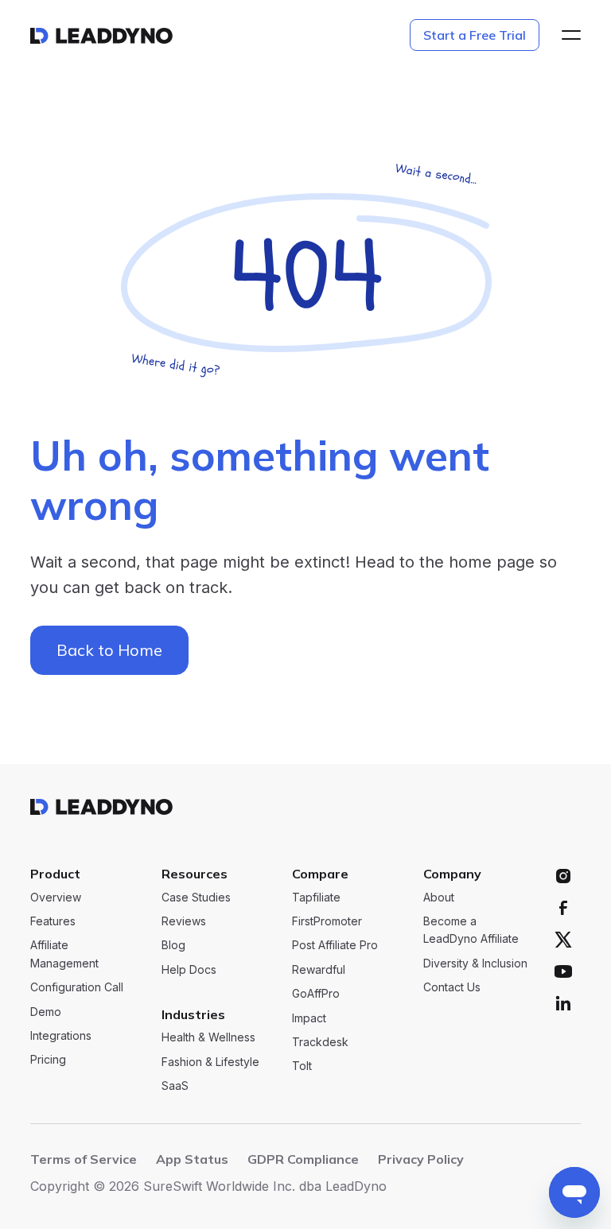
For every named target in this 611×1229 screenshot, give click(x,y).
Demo (45, 1011)
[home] (101, 35)
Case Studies (196, 897)
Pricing (48, 1059)
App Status (192, 1159)
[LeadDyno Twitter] (563, 939)
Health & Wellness (208, 1037)
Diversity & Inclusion (475, 963)
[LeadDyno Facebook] (563, 907)
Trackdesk (320, 1042)
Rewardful (318, 969)
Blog (173, 945)
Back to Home (109, 650)
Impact (309, 1018)
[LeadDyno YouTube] (563, 971)
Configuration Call (76, 987)
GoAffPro (316, 993)
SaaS (175, 1085)
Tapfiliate (316, 897)
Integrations (60, 1035)
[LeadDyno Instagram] (563, 876)
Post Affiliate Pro (335, 945)
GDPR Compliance (303, 1159)
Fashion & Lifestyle (210, 1061)
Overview (55, 897)
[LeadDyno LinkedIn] (563, 1003)
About (438, 897)
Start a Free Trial (474, 35)
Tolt (302, 1065)
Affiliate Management (64, 953)
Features (53, 921)
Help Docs (189, 969)
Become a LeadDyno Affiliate (471, 929)
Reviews (184, 921)
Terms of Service (83, 1159)
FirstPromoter (327, 921)
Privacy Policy (421, 1159)
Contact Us (452, 987)
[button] (566, 35)
